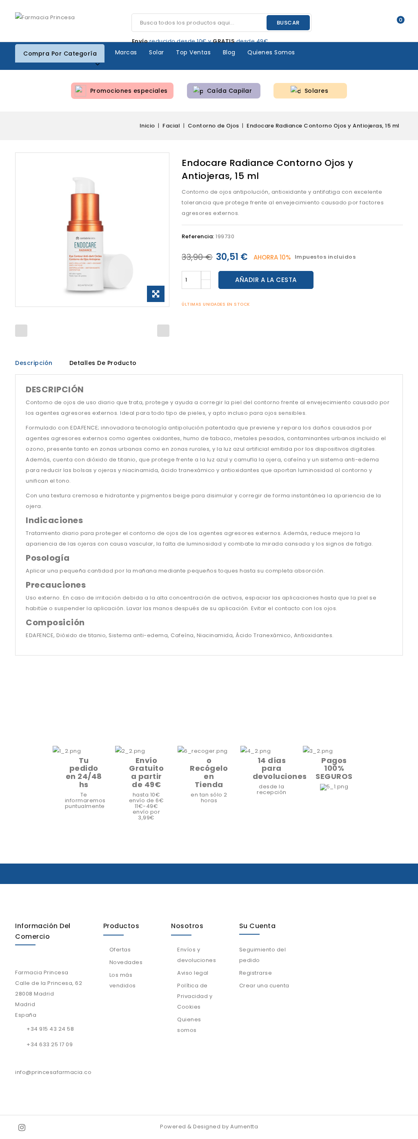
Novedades (126, 962)
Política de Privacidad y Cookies (194, 996)
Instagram (23, 1127)
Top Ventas (193, 52)
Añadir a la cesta (266, 279)
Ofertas (120, 949)
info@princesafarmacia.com (56, 1072)
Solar (156, 52)
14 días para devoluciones (280, 768)
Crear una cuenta (264, 985)
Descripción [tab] (34, 363)
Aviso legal (193, 973)
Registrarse (255, 973)
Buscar (288, 23)
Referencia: (198, 236)
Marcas (126, 52)
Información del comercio (43, 931)
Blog (229, 52)
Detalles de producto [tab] (103, 363)
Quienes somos (271, 52)
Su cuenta (257, 926)
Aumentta (244, 1126)
